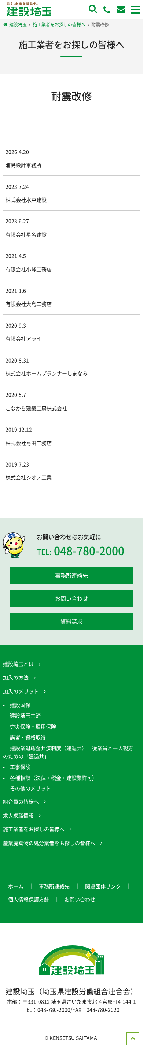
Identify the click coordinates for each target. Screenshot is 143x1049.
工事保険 (20, 766)
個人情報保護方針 (28, 899)
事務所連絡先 (71, 575)
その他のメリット (30, 788)
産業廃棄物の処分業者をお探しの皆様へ (49, 842)
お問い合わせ (71, 598)
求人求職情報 (18, 815)
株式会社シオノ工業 (29, 477)
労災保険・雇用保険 (33, 726)
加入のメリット (21, 691)
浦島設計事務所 (23, 164)
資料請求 (71, 622)
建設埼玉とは (18, 663)
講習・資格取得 (28, 737)
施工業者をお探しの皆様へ (34, 829)
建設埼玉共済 (25, 715)
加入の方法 (16, 677)
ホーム (15, 886)
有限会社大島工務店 (29, 303)
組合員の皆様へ (21, 801)
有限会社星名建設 (26, 234)
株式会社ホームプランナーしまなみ (47, 373)
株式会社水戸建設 (26, 199)
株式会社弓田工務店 (29, 442)
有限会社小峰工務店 (29, 269)
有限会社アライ (23, 338)
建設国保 (20, 704)
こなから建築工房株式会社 (36, 408)
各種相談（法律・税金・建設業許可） (53, 777)
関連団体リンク (103, 886)
